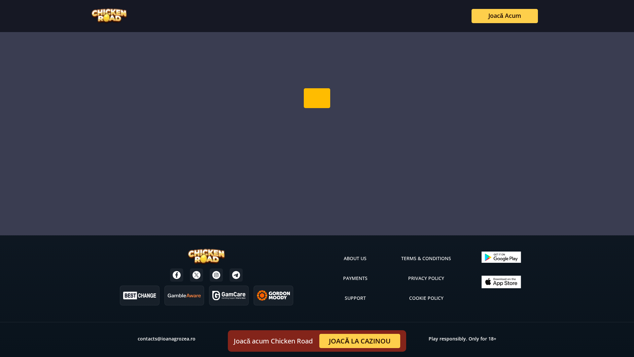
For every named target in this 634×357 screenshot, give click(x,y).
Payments (355, 278)
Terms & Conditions (426, 258)
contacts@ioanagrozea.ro (166, 339)
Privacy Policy (426, 278)
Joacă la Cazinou (360, 341)
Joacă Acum (504, 16)
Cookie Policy (426, 298)
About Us (355, 258)
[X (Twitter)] (196, 275)
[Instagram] (216, 275)
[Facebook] (176, 275)
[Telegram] (236, 275)
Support (355, 298)
